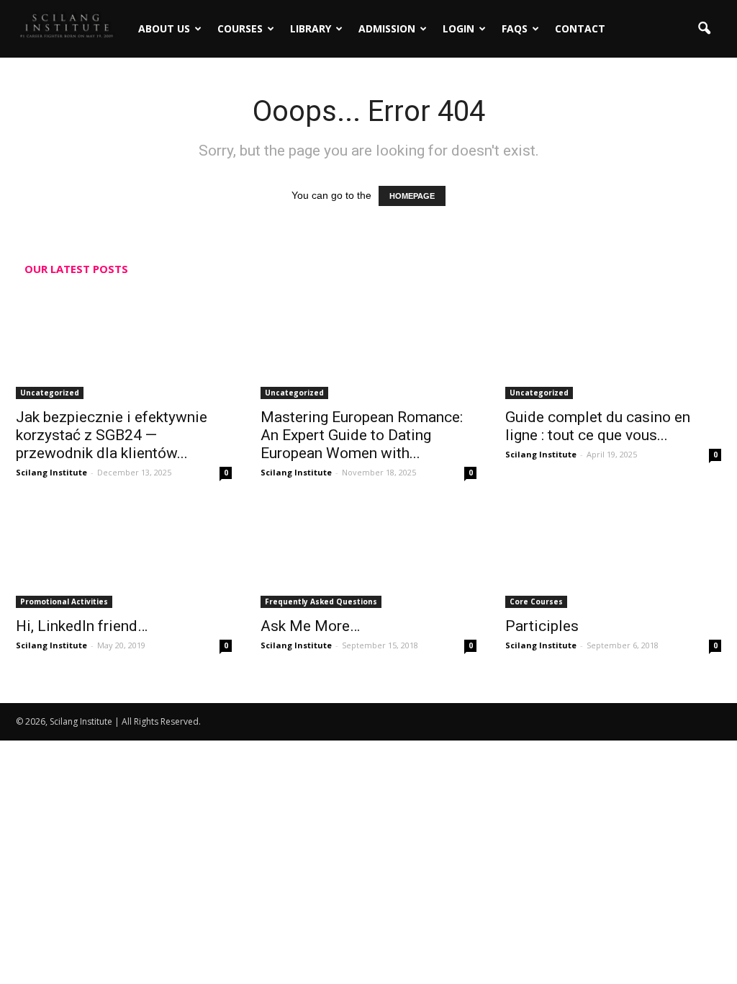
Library (310, 28)
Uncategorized (49, 393)
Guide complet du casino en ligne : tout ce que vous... (597, 426)
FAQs (515, 28)
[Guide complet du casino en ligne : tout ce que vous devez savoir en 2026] (613, 345)
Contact (580, 28)
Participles (542, 626)
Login (458, 28)
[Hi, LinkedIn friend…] (124, 554)
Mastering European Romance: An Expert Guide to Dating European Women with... (362, 435)
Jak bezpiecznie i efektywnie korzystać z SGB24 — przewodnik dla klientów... (111, 435)
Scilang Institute (51, 472)
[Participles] (613, 554)
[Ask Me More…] (368, 554)
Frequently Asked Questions (321, 601)
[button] (704, 29)
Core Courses (536, 601)
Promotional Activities (64, 601)
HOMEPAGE (412, 196)
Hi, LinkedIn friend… (82, 626)
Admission (386, 28)
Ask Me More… (310, 626)
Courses (240, 28)
